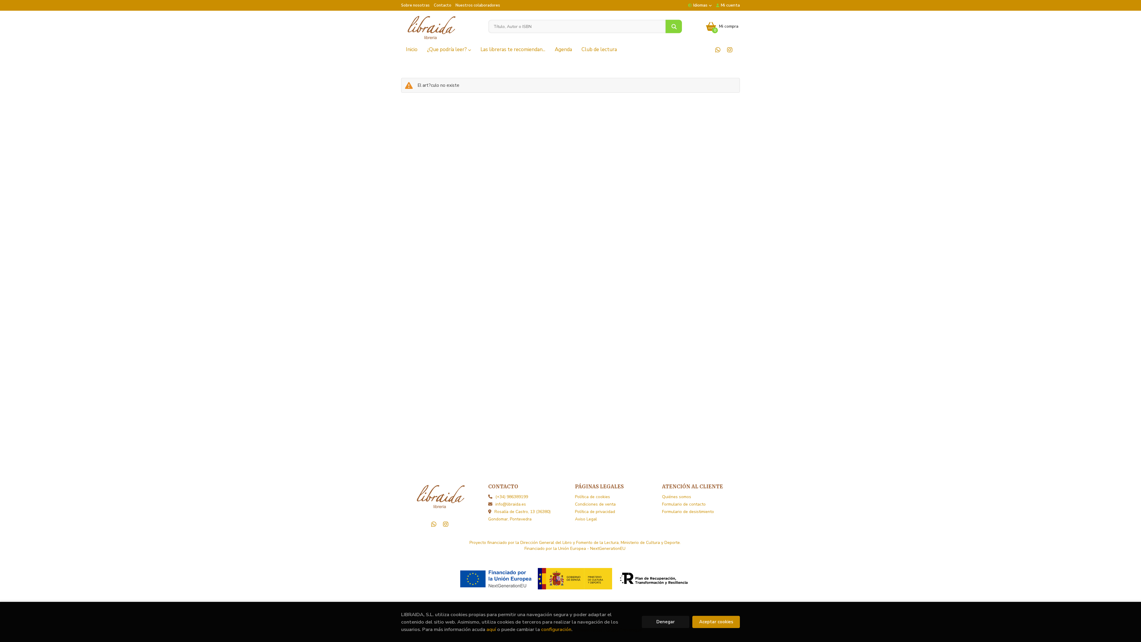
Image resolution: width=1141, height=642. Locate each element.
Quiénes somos (676, 497)
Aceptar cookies (716, 622)
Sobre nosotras (415, 5)
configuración (556, 629)
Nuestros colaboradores (478, 5)
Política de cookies (592, 497)
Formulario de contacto (684, 504)
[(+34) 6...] (718, 50)
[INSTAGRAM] (730, 50)
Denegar (665, 622)
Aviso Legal (586, 519)
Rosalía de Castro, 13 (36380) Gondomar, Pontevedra (519, 515)
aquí (491, 629)
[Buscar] (674, 26)
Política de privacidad (595, 511)
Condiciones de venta (595, 504)
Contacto (442, 5)
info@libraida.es (510, 504)
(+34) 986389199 (511, 497)
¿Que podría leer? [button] (447, 49)
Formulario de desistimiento (688, 511)
